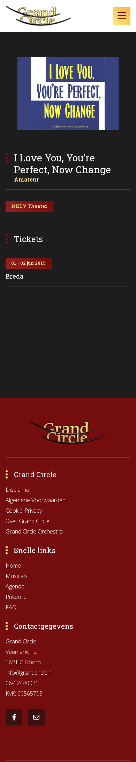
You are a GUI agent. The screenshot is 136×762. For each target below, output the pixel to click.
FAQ (11, 607)
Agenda (15, 586)
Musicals (17, 576)
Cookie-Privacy (24, 510)
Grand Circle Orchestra (34, 531)
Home (13, 565)
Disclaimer (18, 490)
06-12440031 (22, 683)
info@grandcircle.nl (29, 672)
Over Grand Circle (28, 521)
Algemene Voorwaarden (36, 500)
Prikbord (16, 597)
